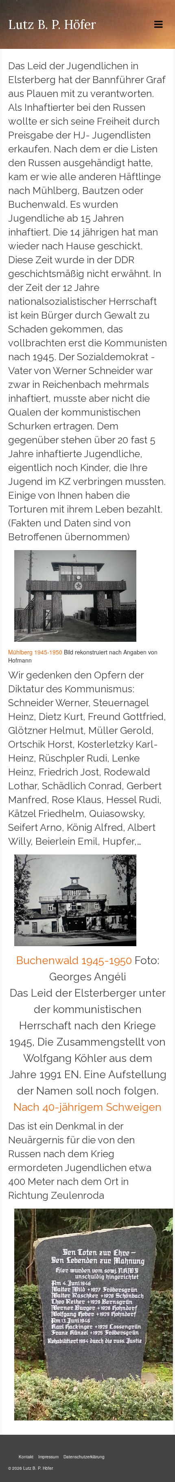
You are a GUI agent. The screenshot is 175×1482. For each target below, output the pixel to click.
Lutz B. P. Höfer (52, 24)
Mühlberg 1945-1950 (35, 652)
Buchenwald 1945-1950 (74, 960)
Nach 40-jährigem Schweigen (87, 1107)
